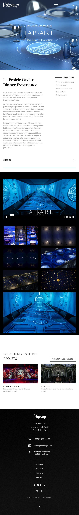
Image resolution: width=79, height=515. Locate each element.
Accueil (39, 464)
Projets (39, 469)
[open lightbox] (20, 236)
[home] (11, 5)
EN (73, 5)
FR (68, 5)
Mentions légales (47, 497)
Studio (39, 473)
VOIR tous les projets (62, 359)
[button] (56, 5)
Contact (39, 477)
